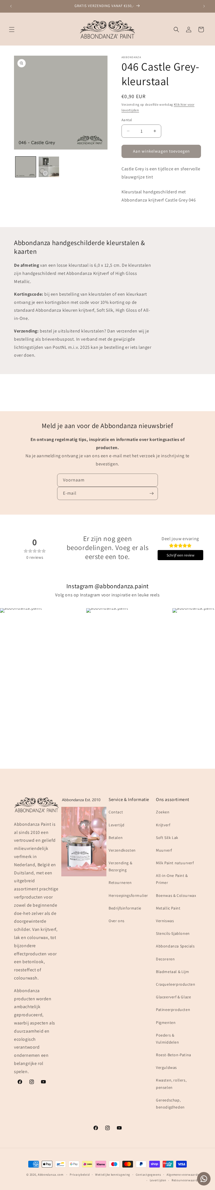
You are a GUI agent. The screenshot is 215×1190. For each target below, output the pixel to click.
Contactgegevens (148, 1175)
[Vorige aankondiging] (11, 6)
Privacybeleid (80, 1175)
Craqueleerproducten (175, 984)
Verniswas (165, 920)
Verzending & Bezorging (120, 866)
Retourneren (120, 882)
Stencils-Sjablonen (173, 933)
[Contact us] (204, 1179)
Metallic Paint (168, 908)
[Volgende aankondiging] (204, 6)
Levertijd (116, 824)
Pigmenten (166, 1022)
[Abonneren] (151, 493)
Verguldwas (166, 1067)
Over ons (117, 920)
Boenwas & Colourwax (176, 895)
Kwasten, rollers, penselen (171, 1084)
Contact (116, 812)
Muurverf (164, 850)
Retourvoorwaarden (186, 1180)
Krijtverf (163, 824)
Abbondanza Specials (175, 946)
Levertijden (158, 1180)
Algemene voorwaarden (184, 1175)
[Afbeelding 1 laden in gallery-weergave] (25, 167)
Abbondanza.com (51, 1175)
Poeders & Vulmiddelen (167, 1039)
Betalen (116, 837)
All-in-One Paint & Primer (172, 879)
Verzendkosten (122, 850)
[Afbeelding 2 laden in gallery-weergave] (49, 167)
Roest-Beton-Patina (173, 1054)
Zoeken (163, 812)
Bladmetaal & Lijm (172, 971)
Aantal (126, 119)
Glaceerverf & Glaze (173, 996)
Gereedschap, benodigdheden (170, 1104)
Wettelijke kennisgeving (112, 1175)
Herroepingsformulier (128, 895)
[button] (12, 29)
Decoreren (165, 958)
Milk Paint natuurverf (175, 862)
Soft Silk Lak (167, 837)
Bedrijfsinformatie (125, 908)
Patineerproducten (173, 1009)
